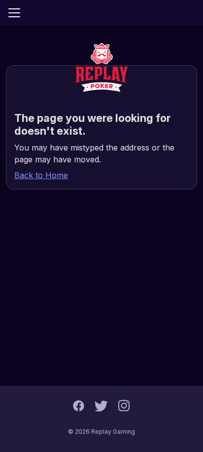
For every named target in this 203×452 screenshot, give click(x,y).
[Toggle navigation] (14, 12)
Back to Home (41, 175)
